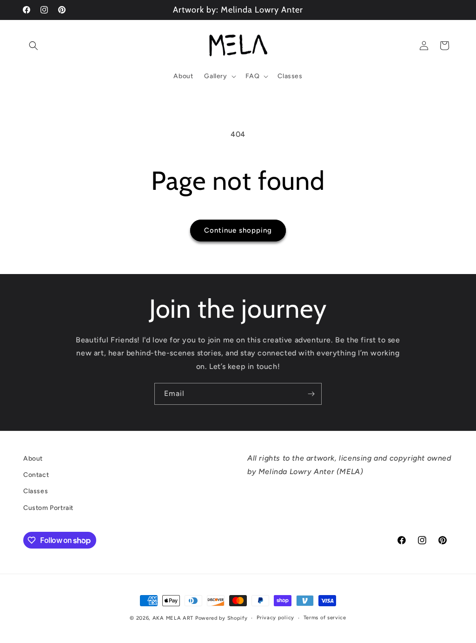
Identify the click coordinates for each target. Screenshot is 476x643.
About (33, 458)
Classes (35, 491)
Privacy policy (275, 618)
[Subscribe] (311, 394)
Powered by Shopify (221, 618)
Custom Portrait (48, 508)
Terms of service (325, 618)
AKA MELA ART (172, 618)
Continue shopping (238, 230)
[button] (33, 45)
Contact (36, 475)
